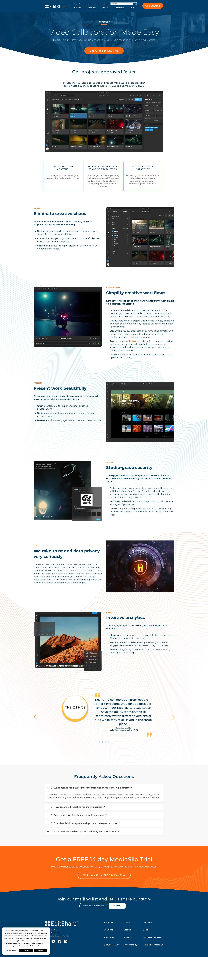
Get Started (152, 5)
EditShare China (112, 945)
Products (78, 8)
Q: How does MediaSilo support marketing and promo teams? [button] (85, 818)
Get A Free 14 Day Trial (104, 50)
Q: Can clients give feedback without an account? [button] (79, 802)
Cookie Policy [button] (24, 943)
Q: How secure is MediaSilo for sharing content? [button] (78, 794)
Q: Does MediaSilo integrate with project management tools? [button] (85, 810)
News (132, 8)
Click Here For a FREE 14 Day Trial (104, 875)
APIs (145, 930)
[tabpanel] (104, 707)
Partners (105, 8)
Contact (128, 922)
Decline (26, 950)
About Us (98, 4)
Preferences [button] (34, 946)
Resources (119, 8)
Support (89, 4)
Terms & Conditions (153, 945)
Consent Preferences (52, 933)
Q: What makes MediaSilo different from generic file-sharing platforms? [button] (91, 774)
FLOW (132, 341)
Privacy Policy (130, 945)
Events (81, 4)
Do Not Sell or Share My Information (57, 936)
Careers (106, 4)
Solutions (92, 8)
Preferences (11, 950)
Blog (75, 4)
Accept (40, 950)
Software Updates (152, 937)
